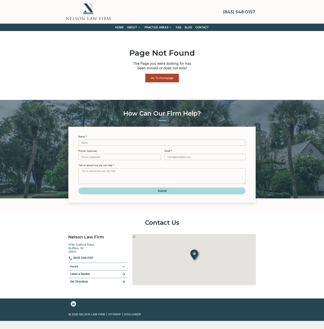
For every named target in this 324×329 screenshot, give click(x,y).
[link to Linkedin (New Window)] (73, 304)
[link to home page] (88, 11)
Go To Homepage (162, 78)
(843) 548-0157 (82, 257)
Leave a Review (80, 274)
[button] (139, 27)
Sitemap (114, 314)
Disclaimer (132, 314)
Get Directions (79, 281)
